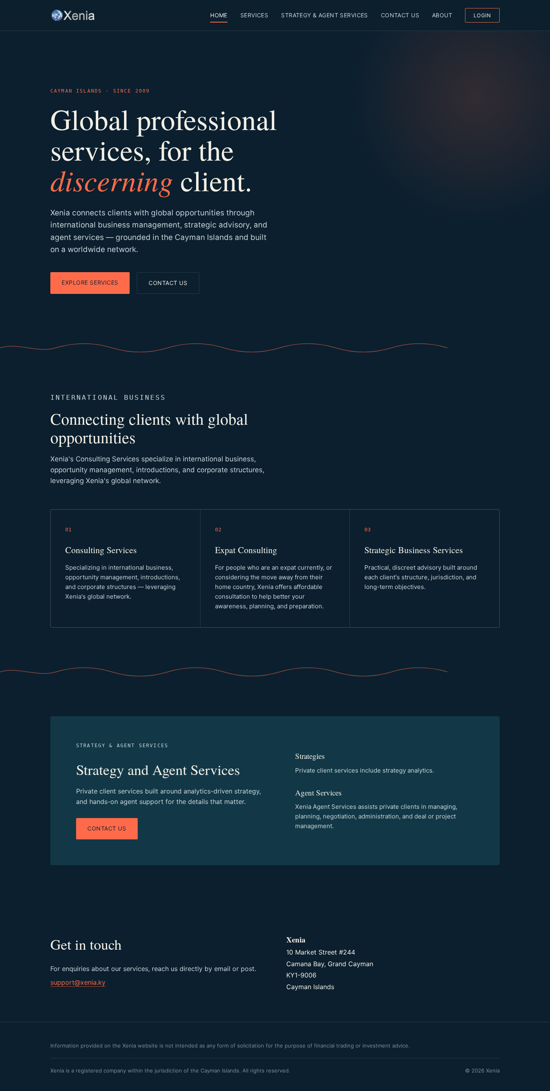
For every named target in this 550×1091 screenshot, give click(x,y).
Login (482, 15)
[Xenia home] (72, 15)
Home (218, 15)
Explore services (90, 282)
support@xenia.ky (77, 982)
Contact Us (400, 15)
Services (254, 15)
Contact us (168, 282)
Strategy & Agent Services (324, 15)
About (442, 15)
